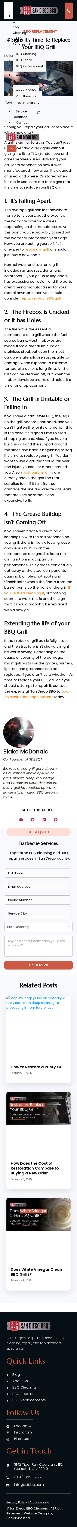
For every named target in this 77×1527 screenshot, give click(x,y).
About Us (19, 78)
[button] (21, 820)
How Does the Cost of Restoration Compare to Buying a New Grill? (35, 1168)
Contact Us (21, 125)
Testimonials (25, 103)
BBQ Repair (24, 60)
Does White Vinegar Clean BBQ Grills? (36, 1272)
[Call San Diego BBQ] (68, 10)
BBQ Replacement (29, 66)
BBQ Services (19, 41)
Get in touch (38, 965)
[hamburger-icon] (9, 7)
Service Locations (20, 114)
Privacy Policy (16, 1502)
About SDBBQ (26, 90)
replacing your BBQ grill (41, 298)
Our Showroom (27, 96)
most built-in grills (37, 472)
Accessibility (39, 1502)
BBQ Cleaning (26, 54)
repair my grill (37, 249)
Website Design (36, 1513)
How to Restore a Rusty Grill (38, 1067)
